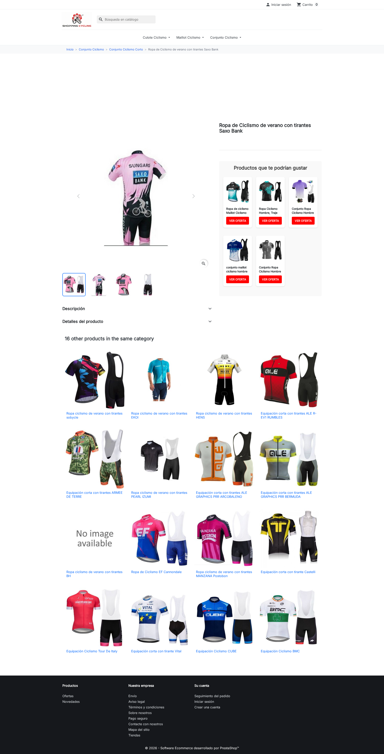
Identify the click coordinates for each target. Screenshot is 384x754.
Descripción (73, 308)
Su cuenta (201, 686)
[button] (278, 4)
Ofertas (67, 696)
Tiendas (134, 735)
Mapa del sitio (139, 730)
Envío (132, 696)
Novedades (71, 702)
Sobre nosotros (140, 713)
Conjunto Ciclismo (224, 37)
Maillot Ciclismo (188, 37)
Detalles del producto (82, 321)
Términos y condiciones (146, 707)
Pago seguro (138, 718)
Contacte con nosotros (145, 724)
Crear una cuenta (207, 707)
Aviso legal (136, 702)
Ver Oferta (237, 220)
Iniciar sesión (204, 702)
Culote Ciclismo (155, 37)
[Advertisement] (192, 88)
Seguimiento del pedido (212, 696)
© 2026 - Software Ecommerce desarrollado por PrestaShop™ (192, 748)
